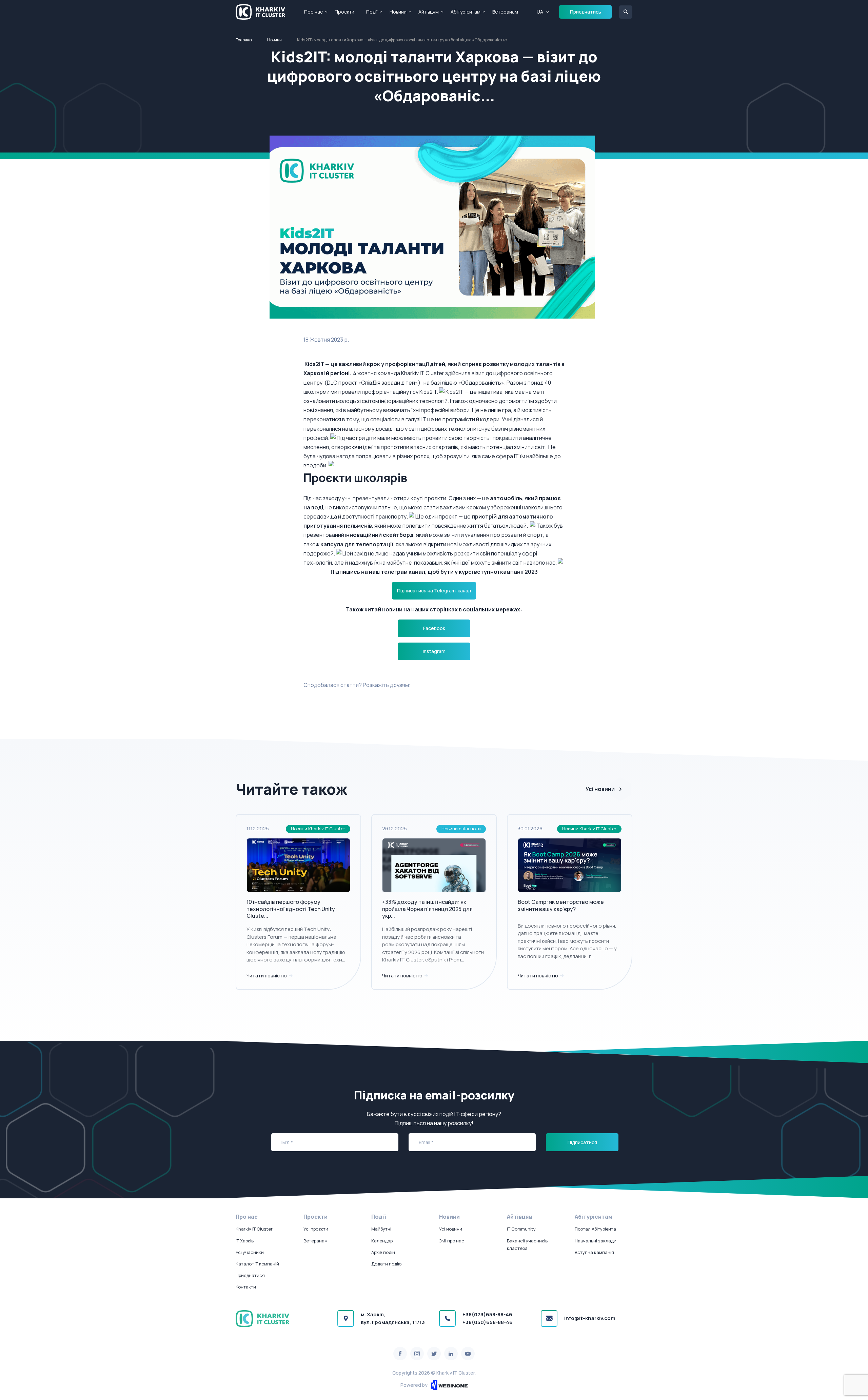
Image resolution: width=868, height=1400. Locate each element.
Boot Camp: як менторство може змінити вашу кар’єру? (561, 905)
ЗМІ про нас (451, 1241)
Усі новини (600, 789)
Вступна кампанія (594, 1252)
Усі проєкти (315, 1229)
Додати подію (386, 1264)
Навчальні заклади (595, 1241)
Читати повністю (267, 975)
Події (371, 11)
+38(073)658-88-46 (487, 1314)
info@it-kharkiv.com (589, 1318)
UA (540, 11)
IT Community (521, 1229)
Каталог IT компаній (257, 1264)
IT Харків (245, 1241)
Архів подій (383, 1252)
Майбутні (381, 1229)
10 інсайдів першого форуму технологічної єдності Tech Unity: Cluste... (291, 909)
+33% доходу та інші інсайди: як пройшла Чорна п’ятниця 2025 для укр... (427, 909)
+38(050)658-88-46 (487, 1322)
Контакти (246, 1287)
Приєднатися (250, 1275)
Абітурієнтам (465, 11)
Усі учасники (250, 1252)
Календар (382, 1241)
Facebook (434, 628)
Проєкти (344, 11)
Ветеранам (505, 11)
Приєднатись (585, 11)
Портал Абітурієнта (595, 1229)
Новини (398, 11)
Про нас (313, 11)
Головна (244, 40)
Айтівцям (428, 11)
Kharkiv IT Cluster (254, 1229)
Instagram (434, 651)
